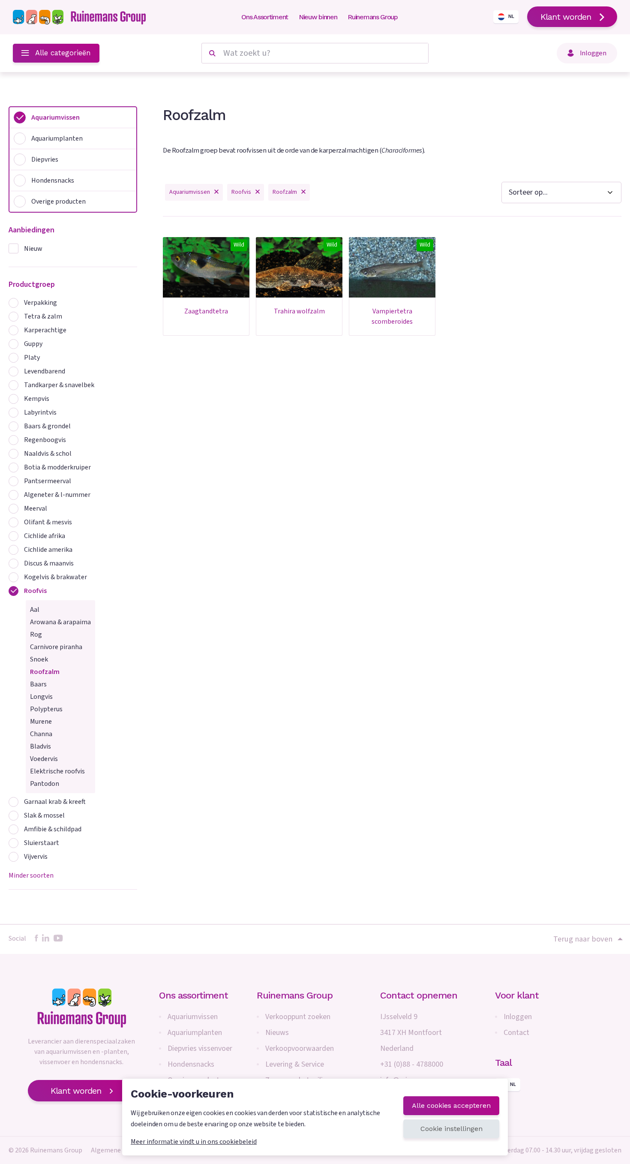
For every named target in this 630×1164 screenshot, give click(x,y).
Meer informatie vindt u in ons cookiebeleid (194, 1141)
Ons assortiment (193, 995)
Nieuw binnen (318, 17)
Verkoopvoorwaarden (299, 1048)
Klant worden (565, 17)
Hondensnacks (191, 1064)
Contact (516, 1032)
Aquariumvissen (193, 1016)
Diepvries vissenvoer (200, 1048)
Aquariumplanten (195, 1032)
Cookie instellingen (451, 1129)
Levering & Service (294, 1064)
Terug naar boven (582, 938)
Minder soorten (31, 875)
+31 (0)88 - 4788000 (411, 1064)
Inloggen (518, 1016)
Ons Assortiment (264, 17)
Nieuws (277, 1032)
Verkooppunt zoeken (297, 1016)
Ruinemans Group (373, 17)
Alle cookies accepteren (451, 1105)
